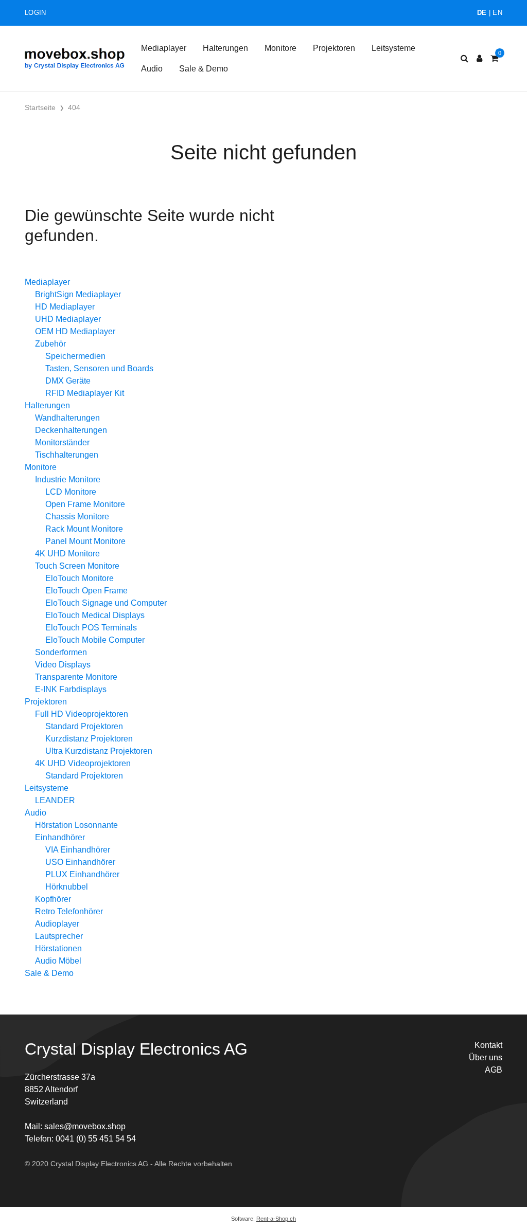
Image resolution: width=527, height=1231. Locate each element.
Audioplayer (57, 923)
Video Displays (63, 664)
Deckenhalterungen (71, 430)
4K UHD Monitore (67, 553)
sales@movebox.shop (85, 1126)
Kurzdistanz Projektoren (89, 738)
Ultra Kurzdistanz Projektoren (98, 751)
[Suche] (464, 58)
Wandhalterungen (67, 417)
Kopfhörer (53, 899)
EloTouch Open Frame (86, 590)
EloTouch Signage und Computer (106, 603)
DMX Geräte (68, 380)
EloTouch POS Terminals (91, 627)
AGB (493, 1069)
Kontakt (488, 1045)
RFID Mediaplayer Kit (84, 393)
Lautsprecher (59, 936)
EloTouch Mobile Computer (95, 640)
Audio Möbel (58, 960)
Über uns (485, 1057)
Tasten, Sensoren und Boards (99, 368)
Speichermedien (75, 356)
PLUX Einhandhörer (82, 874)
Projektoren (334, 48)
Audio (152, 68)
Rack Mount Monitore (84, 528)
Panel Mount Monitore (85, 541)
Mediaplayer (163, 48)
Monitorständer (62, 442)
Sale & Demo (203, 68)
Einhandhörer (60, 837)
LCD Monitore (70, 491)
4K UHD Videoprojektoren (83, 763)
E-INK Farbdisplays (71, 689)
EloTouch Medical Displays (95, 615)
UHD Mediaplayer (68, 319)
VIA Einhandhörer (77, 849)
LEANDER (55, 800)
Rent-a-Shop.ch (276, 1219)
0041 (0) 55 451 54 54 (96, 1138)
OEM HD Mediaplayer (75, 331)
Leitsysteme (393, 48)
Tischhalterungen (66, 454)
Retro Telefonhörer (69, 911)
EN (497, 12)
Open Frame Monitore (85, 504)
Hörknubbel (66, 886)
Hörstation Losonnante (76, 825)
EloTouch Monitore (79, 578)
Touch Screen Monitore (77, 566)
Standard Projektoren (84, 726)
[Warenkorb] (494, 58)
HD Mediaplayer (65, 306)
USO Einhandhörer (80, 862)
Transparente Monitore (76, 677)
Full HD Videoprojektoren (81, 714)
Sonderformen (61, 652)
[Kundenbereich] (479, 58)
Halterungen (225, 48)
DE (482, 12)
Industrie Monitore (67, 479)
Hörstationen (58, 948)
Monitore (280, 48)
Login (35, 12)
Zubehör (50, 343)
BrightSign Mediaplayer (78, 294)
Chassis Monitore (77, 516)
